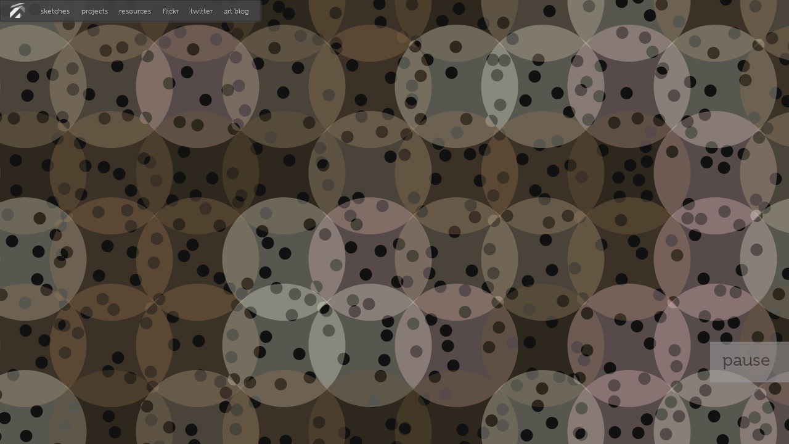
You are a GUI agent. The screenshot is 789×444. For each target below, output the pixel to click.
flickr (171, 11)
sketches (55, 11)
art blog (236, 11)
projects (94, 11)
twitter (201, 11)
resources (135, 11)
